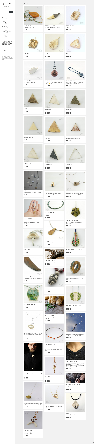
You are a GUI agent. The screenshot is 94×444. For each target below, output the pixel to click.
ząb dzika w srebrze (50, 25)
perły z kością (27, 80)
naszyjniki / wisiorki (6, 31)
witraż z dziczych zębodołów (74, 249)
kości (3, 17)
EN (93, 442)
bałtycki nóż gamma (29, 276)
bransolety (4, 18)
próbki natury (27, 190)
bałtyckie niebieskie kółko (73, 276)
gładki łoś (48, 109)
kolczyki (4, 21)
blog (3, 37)
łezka (46, 53)
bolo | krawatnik (70, 80)
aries (67, 333)
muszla (68, 137)
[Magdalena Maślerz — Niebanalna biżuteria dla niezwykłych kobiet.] (7, 5)
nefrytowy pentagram (72, 220)
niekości (3, 26)
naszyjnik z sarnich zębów (73, 384)
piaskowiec (69, 109)
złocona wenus (28, 218)
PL (91, 442)
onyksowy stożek (50, 192)
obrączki (4, 36)
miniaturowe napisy (71, 361)
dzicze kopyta (27, 25)
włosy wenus (48, 405)
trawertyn (48, 241)
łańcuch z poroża (50, 260)
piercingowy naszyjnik (72, 192)
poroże (26, 108)
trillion (68, 53)
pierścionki (4, 22)
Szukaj (3, 10)
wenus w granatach (50, 288)
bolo (25, 372)
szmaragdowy (70, 25)
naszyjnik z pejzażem (29, 304)
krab (46, 137)
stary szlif (27, 53)
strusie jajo (27, 135)
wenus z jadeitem (49, 315)
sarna (67, 413)
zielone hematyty (49, 212)
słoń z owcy (27, 249)
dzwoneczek (48, 80)
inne (3, 35)
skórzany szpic (49, 376)
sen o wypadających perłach (31, 331)
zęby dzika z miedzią (29, 430)
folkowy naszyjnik (50, 344)
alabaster (69, 164)
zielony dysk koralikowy (30, 401)
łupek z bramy (48, 164)
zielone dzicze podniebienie (73, 305)
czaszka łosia (27, 163)
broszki (4, 23)
